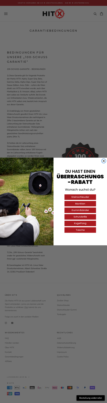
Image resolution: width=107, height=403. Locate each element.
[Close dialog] (104, 161)
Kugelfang (80, 223)
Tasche (80, 230)
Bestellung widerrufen (90, 398)
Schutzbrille (80, 216)
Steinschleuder (80, 197)
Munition (80, 203)
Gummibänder (80, 210)
